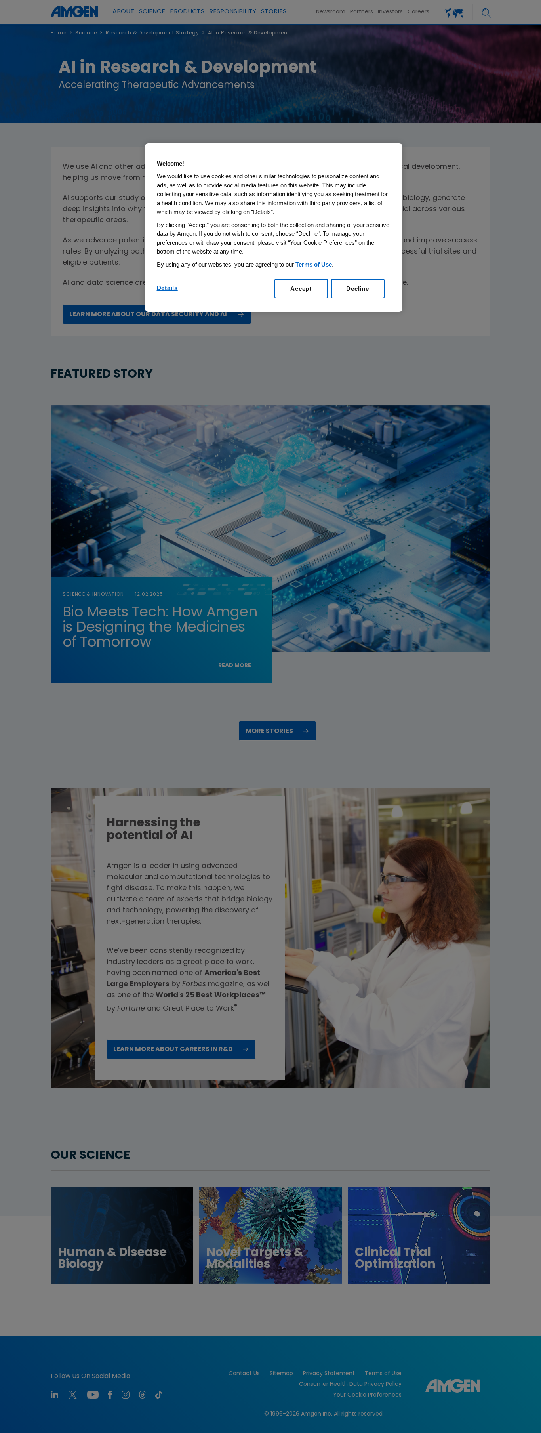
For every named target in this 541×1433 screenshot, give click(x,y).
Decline (357, 288)
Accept (301, 288)
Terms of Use (313, 264)
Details (167, 287)
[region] (273, 227)
